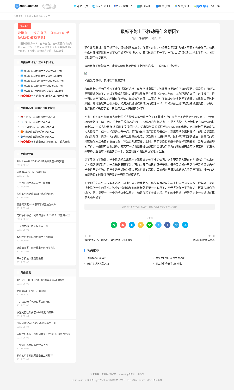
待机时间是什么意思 (204, 239)
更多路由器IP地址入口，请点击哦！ (45, 95)
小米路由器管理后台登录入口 (37, 131)
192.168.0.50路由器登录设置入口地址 (42, 80)
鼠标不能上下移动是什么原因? (150, 31)
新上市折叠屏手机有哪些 (169, 263)
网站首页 (81, 6)
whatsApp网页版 (127, 374)
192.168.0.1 (123, 6)
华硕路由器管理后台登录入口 (37, 136)
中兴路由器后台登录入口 (35, 121)
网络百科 (200, 6)
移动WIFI (144, 6)
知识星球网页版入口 (98, 263)
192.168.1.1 (101, 6)
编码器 (141, 374)
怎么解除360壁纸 (96, 257)
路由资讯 (182, 6)
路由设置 (163, 6)
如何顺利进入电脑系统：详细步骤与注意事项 (108, 239)
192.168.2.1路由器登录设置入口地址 (41, 75)
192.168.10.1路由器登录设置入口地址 (42, 85)
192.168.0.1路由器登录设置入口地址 (41, 70)
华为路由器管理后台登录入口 (38, 116)
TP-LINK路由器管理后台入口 (37, 126)
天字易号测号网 (109, 374)
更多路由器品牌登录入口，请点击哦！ (46, 141)
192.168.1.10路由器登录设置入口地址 (42, 90)
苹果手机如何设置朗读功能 (170, 257)
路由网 (26, 6)
